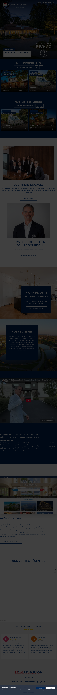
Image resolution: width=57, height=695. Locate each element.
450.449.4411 (17, 682)
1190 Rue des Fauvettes (35, 127)
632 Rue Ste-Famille (34, 89)
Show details (45, 690)
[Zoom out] (55, 569)
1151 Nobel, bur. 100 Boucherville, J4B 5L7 (28, 676)
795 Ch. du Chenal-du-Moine (16, 53)
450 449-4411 (49, 2)
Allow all (40, 688)
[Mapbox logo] (3, 620)
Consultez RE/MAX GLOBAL (11, 541)
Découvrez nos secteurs (22, 355)
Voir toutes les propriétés (24, 67)
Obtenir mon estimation (36, 308)
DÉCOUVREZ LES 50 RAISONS (28, 255)
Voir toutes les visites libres (24, 105)
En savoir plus (28, 198)
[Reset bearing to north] (55, 571)
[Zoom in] (55, 567)
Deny (51, 688)
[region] (28, 594)
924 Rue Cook (6, 89)
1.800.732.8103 (29, 682)
